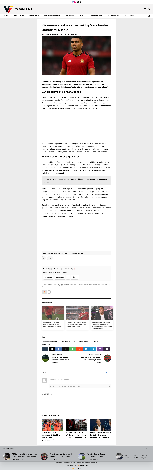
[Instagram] (75, 2)
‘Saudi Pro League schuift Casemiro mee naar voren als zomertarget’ (77, 324)
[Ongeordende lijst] (65, 386)
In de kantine (129, 16)
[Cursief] (53, 386)
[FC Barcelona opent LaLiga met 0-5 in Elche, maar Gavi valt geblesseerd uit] (52, 425)
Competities (70, 16)
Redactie (62, 463)
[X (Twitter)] (78, 2)
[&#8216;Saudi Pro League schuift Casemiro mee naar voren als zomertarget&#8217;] (77, 313)
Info (57, 463)
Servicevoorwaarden (73, 463)
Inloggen (108, 373)
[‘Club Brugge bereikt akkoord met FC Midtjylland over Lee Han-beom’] (44, 456)
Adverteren (86, 463)
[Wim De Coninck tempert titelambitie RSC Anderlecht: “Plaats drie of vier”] (81, 456)
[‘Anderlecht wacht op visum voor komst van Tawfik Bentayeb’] (119, 456)
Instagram (60, 277)
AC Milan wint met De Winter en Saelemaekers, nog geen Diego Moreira (76, 434)
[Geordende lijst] (62, 386)
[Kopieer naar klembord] (45, 349)
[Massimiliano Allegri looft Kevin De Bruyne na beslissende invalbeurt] (100, 425)
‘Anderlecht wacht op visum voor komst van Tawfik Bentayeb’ (137, 456)
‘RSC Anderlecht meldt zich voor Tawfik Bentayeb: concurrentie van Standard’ (24, 456)
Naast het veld (113, 16)
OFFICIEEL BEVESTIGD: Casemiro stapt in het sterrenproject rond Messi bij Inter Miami (102, 325)
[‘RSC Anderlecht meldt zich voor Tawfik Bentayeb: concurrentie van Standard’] (6, 456)
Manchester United (68, 341)
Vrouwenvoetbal (96, 16)
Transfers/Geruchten (52, 16)
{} (76, 386)
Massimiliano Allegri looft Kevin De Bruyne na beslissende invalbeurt (100, 434)
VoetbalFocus (23, 8)
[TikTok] (80, 2)
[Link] (73, 386)
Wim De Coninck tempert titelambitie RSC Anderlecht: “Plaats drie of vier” (98, 456)
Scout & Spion (19, 16)
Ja (43, 258)
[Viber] (100, 349)
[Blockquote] (68, 386)
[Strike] (59, 386)
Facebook (48, 277)
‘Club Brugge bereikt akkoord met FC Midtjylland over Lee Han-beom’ (61, 456)
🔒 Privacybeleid (70, 465)
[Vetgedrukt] (50, 386)
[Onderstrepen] (56, 386)
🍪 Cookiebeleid (83, 465)
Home (6, 16)
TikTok (74, 277)
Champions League (50, 341)
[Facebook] (73, 2)
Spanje (95, 341)
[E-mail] (106, 349)
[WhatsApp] (72, 349)
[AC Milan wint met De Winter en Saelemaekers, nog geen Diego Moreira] (76, 425)
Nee (49, 258)
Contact (94, 463)
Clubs (82, 16)
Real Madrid (83, 341)
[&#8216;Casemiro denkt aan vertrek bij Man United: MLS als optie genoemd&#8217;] (53, 313)
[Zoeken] (149, 16)
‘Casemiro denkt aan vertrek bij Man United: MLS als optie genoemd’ (52, 324)
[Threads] (65, 349)
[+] (79, 386)
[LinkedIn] (86, 349)
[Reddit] (79, 349)
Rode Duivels (34, 16)
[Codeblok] (71, 386)
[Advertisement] (76, 125)
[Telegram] (93, 349)
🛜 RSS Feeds (76, 468)
